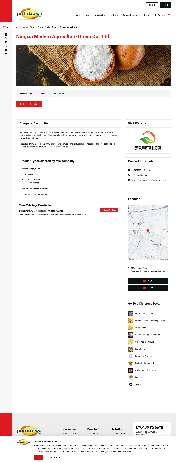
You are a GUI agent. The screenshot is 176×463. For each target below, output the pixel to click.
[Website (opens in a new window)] (148, 141)
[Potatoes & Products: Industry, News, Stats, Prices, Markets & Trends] (29, 15)
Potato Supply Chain (31, 169)
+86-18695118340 (140, 175)
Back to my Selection (29, 104)
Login (152, 5)
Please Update (109, 210)
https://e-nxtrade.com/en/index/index (149, 180)
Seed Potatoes (32, 183)
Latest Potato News (95, 433)
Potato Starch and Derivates (36, 194)
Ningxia (150, 280)
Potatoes (29, 175)
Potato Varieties (33, 179)
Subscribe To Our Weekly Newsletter (146, 433)
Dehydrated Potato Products (35, 189)
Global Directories (70, 433)
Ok (38, 457)
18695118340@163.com (142, 170)
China (150, 287)
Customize (52, 457)
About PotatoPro (119, 433)
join (166, 5)
